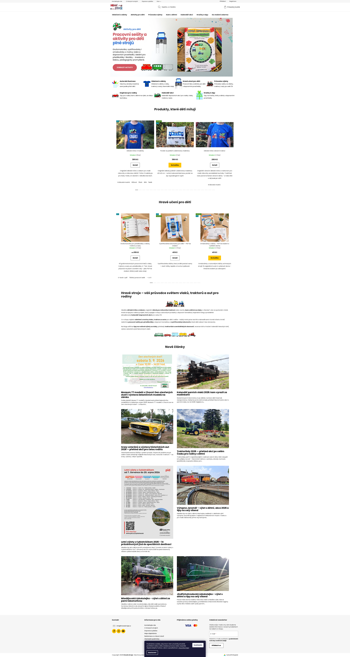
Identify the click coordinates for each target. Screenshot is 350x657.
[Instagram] (119, 631)
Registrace (232, 1)
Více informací (183, 648)
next (236, 154)
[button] (116, 47)
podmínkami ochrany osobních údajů (223, 640)
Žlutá (140, 182)
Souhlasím (198, 645)
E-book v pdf (122, 278)
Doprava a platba (147, 1)
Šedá (150, 182)
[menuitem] (119, 15)
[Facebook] (114, 631)
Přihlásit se (216, 645)
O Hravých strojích (132, 1)
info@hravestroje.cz (124, 626)
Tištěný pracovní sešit (137, 278)
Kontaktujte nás (117, 1)
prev (113, 154)
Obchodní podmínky (151, 639)
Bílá (145, 182)
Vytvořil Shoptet (232, 655)
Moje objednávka (150, 633)
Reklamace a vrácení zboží (154, 636)
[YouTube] (123, 631)
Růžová (134, 182)
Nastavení (152, 653)
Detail (135, 165)
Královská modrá (123, 182)
